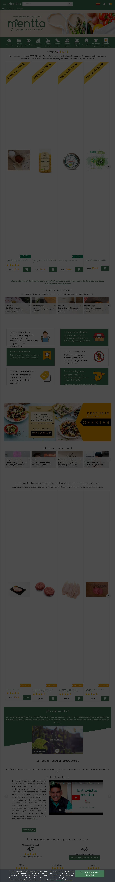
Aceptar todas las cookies (90, 873)
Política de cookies (57, 880)
